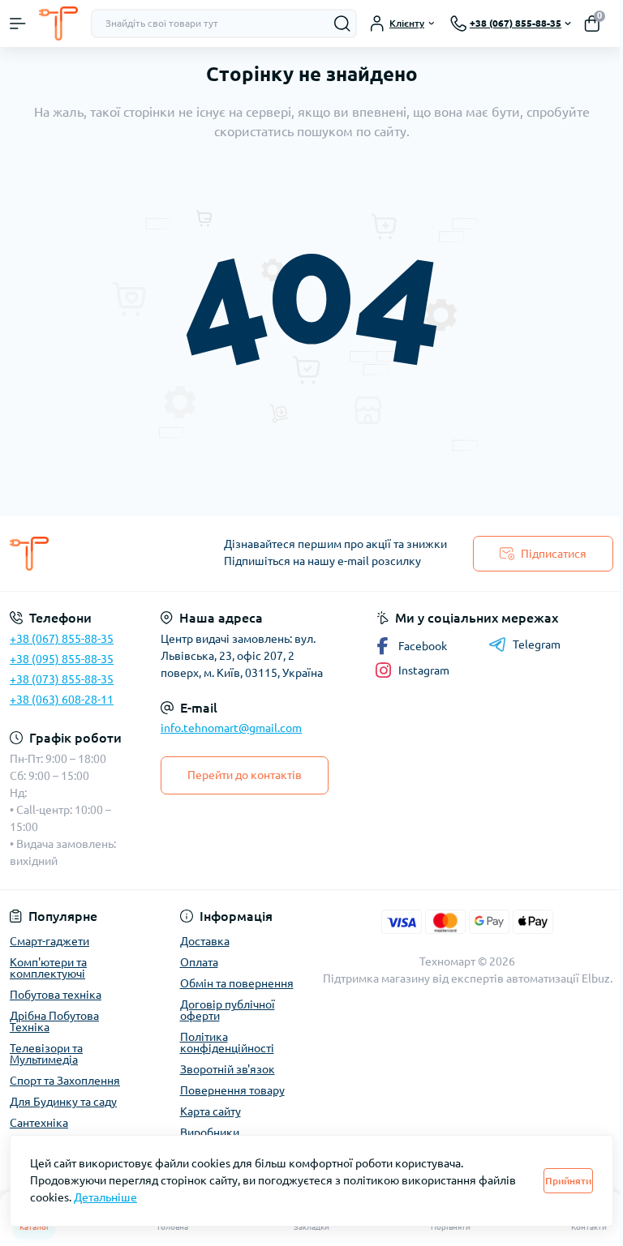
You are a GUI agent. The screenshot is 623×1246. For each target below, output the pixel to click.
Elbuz (596, 978)
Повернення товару (232, 1090)
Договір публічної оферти (227, 1010)
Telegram (537, 644)
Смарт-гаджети (49, 941)
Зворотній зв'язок (227, 1069)
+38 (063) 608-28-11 (62, 699)
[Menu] (18, 23)
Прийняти (568, 1180)
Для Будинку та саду (63, 1101)
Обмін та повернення (237, 983)
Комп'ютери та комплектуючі (48, 968)
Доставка (205, 941)
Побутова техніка (55, 994)
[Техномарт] (104, 554)
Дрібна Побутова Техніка (54, 1021)
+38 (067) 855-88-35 (62, 638)
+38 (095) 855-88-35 (62, 659)
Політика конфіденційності (227, 1042)
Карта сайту (210, 1111)
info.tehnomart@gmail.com (231, 727)
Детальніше (105, 1197)
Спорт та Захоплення (65, 1080)
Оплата (199, 962)
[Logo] (58, 23)
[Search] (342, 23)
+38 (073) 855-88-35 (62, 679)
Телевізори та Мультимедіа (46, 1054)
